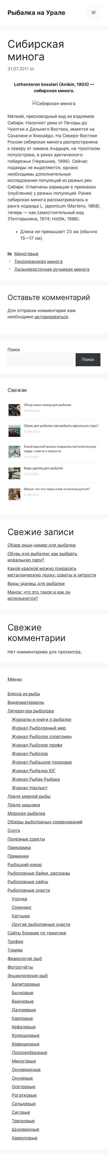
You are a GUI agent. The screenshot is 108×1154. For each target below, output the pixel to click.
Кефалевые (24, 1026)
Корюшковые (25, 1043)
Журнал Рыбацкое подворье (42, 762)
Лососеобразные (29, 1052)
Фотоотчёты (20, 967)
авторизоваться (51, 316)
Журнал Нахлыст (30, 787)
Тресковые (23, 1120)
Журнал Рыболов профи (37, 745)
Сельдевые (24, 1103)
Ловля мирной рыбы (29, 796)
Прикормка (19, 847)
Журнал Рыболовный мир (39, 727)
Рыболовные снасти (29, 890)
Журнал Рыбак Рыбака (36, 779)
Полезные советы (26, 839)
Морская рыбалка (26, 813)
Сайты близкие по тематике (37, 932)
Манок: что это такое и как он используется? (57, 489)
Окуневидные (26, 1069)
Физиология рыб (25, 958)
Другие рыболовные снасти (41, 924)
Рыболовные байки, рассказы (39, 873)
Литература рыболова (31, 710)
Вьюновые (23, 1001)
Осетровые (23, 1086)
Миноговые (26, 253)
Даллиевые (24, 1009)
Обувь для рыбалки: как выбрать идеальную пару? (61, 426)
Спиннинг (22, 907)
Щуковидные (25, 1129)
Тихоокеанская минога (38, 261)
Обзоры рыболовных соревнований (45, 821)
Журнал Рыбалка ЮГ (34, 770)
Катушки (21, 915)
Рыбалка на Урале (36, 12)
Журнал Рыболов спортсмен (42, 736)
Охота (14, 830)
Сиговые (21, 1112)
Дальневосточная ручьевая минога (51, 269)
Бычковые (22, 992)
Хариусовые (24, 1137)
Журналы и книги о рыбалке (41, 719)
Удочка (19, 898)
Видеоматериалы (26, 702)
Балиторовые (26, 984)
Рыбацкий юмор (25, 864)
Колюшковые (25, 1035)
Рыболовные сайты (28, 881)
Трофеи (15, 941)
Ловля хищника (24, 804)
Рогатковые (24, 1095)
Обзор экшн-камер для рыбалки (47, 405)
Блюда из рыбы (24, 693)
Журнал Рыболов (30, 753)
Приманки (18, 856)
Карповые (22, 1018)
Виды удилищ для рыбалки (43, 468)
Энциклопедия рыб (28, 975)
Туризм (15, 950)
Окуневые (22, 1078)
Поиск (14, 349)
